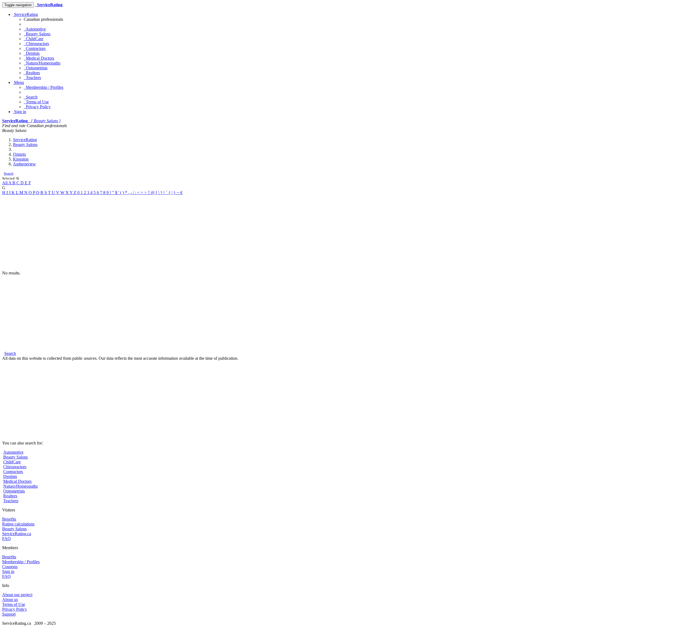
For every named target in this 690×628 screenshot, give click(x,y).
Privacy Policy (37, 106)
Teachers (32, 77)
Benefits (9, 519)
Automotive (35, 29)
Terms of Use (36, 102)
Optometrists (35, 68)
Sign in (19, 111)
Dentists (32, 53)
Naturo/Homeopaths (42, 63)
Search (30, 97)
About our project (17, 594)
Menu (18, 82)
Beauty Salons (37, 34)
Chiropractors (36, 43)
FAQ (6, 538)
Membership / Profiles (43, 87)
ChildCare (33, 38)
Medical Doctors (39, 58)
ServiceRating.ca (16, 533)
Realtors (32, 72)
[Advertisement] (164, 233)
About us (10, 599)
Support (9, 614)
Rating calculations (18, 524)
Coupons (10, 566)
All (5, 183)
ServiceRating (25, 14)
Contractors (35, 48)
